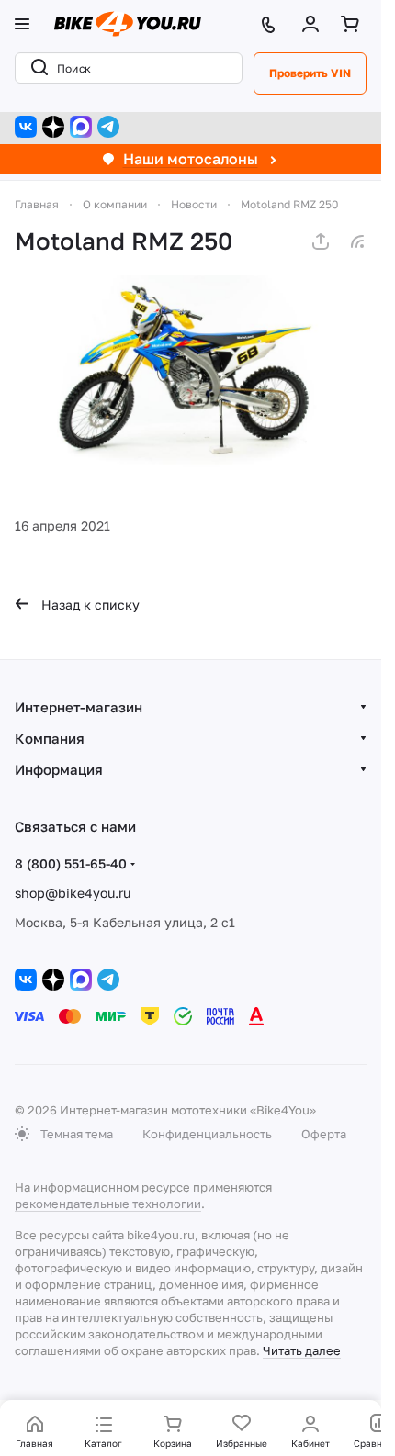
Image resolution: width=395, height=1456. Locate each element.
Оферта (323, 1133)
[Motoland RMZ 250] (191, 374)
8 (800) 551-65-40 (71, 863)
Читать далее (302, 1350)
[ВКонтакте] (26, 127)
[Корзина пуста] (354, 24)
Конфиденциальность (207, 1133)
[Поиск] (36, 68)
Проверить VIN (310, 73)
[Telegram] (108, 127)
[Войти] (314, 24)
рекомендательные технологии (108, 1203)
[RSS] (357, 241)
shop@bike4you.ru (72, 893)
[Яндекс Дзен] (53, 127)
